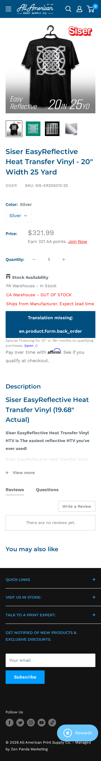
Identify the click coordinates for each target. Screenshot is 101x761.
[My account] (79, 9)
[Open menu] (8, 9)
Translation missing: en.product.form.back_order (50, 324)
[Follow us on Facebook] (9, 722)
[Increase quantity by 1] (64, 259)
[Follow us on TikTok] (52, 722)
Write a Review (76, 506)
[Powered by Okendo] (20, 508)
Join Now (77, 241)
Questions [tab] (47, 489)
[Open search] (68, 9)
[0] (90, 9)
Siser (11, 185)
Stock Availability (30, 277)
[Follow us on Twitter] (20, 722)
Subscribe (25, 677)
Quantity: (15, 259)
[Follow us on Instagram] (31, 722)
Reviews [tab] (15, 489)
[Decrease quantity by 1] (34, 259)
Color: (19, 204)
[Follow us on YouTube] (41, 722)
